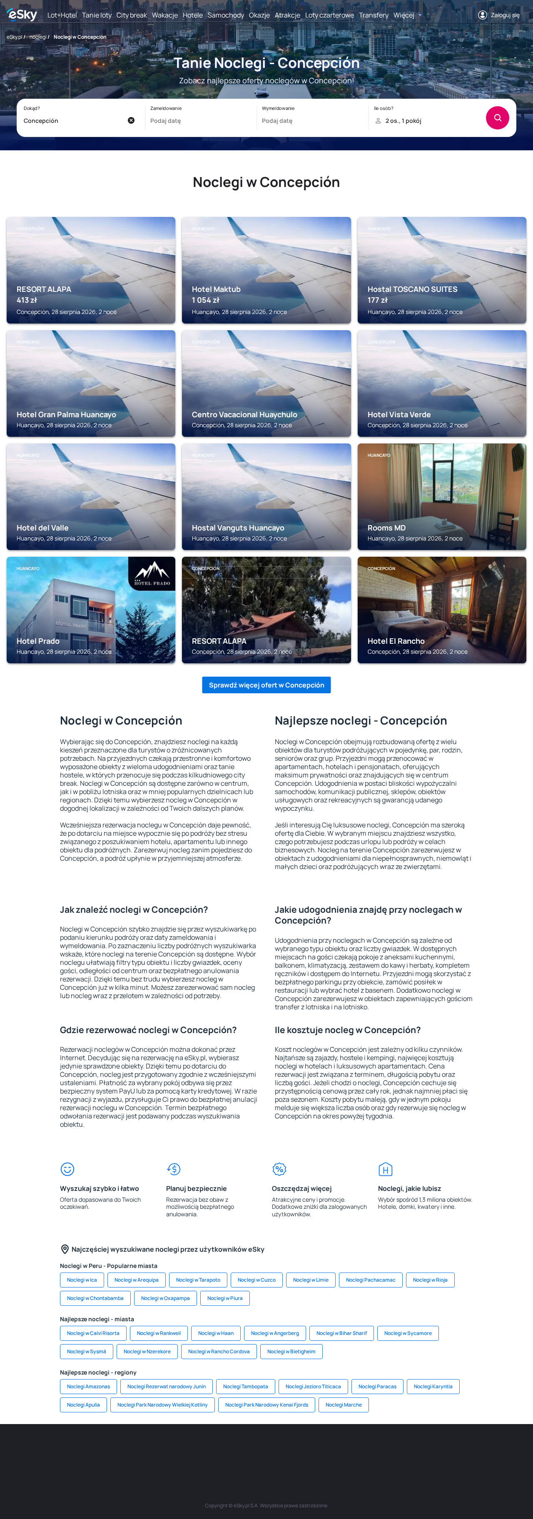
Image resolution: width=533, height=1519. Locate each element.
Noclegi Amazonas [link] (88, 1386)
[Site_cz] (191, 1449)
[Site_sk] (241, 1449)
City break (132, 15)
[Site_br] (66, 1449)
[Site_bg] (116, 1449)
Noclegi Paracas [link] (377, 1386)
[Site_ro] (91, 1449)
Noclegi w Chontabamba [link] (95, 1298)
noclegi (38, 36)
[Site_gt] (416, 1449)
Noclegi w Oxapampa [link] (165, 1298)
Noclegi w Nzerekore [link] (147, 1351)
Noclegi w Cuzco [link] (257, 1279)
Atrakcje (287, 15)
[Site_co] (291, 1449)
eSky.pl (14, 36)
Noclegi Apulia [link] (83, 1404)
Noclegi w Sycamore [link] (408, 1333)
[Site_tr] (166, 1449)
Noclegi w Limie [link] (311, 1279)
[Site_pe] (141, 1449)
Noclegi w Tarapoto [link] (198, 1279)
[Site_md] (216, 1449)
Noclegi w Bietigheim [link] (291, 1351)
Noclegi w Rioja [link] (430, 1279)
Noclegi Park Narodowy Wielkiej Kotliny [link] (162, 1404)
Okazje (259, 15)
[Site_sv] (366, 1449)
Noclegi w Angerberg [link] (275, 1333)
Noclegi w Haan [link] (216, 1333)
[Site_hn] (441, 1449)
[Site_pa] (341, 1449)
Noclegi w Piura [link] (225, 1298)
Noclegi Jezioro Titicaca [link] (313, 1386)
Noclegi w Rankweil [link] (159, 1333)
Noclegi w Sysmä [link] (86, 1351)
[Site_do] (316, 1449)
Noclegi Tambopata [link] (245, 1386)
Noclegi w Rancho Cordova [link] (219, 1351)
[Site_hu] (266, 1449)
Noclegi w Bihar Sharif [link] (341, 1333)
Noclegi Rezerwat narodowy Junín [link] (166, 1386)
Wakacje (165, 15)
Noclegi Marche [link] (344, 1404)
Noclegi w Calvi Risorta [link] (93, 1333)
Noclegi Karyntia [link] (433, 1386)
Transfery (374, 15)
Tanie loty (97, 15)
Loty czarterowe (329, 15)
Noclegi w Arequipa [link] (137, 1279)
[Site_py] (466, 1449)
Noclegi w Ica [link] (82, 1279)
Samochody (226, 15)
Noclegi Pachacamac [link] (371, 1279)
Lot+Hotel (62, 15)
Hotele (193, 15)
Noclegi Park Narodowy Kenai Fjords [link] (266, 1404)
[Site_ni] (391, 1449)
